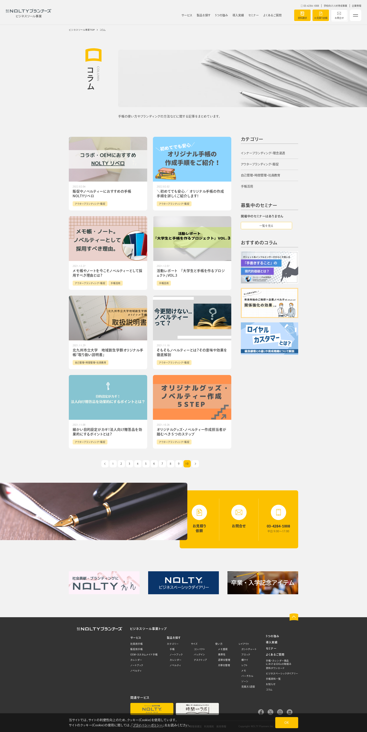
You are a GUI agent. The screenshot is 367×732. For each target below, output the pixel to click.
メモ (243, 670)
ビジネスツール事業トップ (148, 628)
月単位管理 (224, 665)
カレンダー (136, 660)
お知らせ (270, 684)
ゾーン (244, 681)
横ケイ (244, 660)
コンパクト (199, 649)
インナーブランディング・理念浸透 (263, 153)
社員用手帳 (136, 644)
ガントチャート (249, 649)
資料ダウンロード (275, 668)
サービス (135, 637)
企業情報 (356, 6)
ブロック (246, 654)
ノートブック (136, 665)
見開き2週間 (248, 687)
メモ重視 (223, 649)
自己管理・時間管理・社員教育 (260, 175)
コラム (269, 689)
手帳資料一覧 (273, 679)
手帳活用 (247, 186)
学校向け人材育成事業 (335, 6)
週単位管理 (224, 660)
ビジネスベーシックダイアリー (282, 673)
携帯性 (222, 654)
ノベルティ (136, 670)
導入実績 (271, 642)
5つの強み (272, 636)
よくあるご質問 (275, 654)
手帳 (172, 649)
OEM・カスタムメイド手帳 (144, 654)
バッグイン (199, 654)
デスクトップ (200, 660)
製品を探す (174, 637)
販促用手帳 (136, 649)
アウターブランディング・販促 (260, 164)
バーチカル (247, 676)
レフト (244, 665)
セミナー (271, 648)
